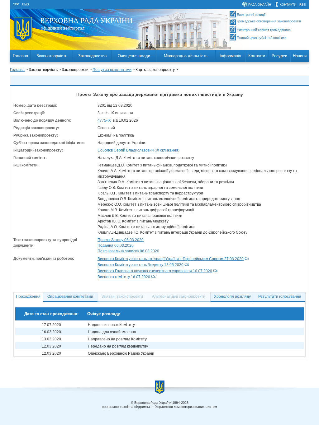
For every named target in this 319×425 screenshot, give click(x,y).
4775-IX (104, 120)
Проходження (28, 296)
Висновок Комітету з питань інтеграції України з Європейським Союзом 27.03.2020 (171, 259)
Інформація (230, 56)
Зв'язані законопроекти (122, 296)
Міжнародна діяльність (185, 56)
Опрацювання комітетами (70, 296)
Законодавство (92, 56)
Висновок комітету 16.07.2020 (124, 277)
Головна (20, 56)
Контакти (256, 56)
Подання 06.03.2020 (116, 245)
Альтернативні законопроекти (178, 296)
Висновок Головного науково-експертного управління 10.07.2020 (155, 271)
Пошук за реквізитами (112, 70)
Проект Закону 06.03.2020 (121, 240)
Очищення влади (134, 56)
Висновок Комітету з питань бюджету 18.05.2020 (140, 265)
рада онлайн (259, 4)
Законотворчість (51, 56)
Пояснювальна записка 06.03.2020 (128, 251)
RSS (302, 4)
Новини (300, 56)
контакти (288, 4)
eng (25, 4)
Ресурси (279, 56)
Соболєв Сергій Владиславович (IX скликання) (138, 150)
